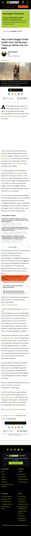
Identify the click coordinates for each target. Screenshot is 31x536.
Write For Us (21, 474)
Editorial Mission (7, 496)
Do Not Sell (21, 515)
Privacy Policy (22, 501)
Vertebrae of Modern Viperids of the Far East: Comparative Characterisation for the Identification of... (15, 220)
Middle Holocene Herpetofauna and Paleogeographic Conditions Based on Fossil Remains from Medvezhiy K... (14, 237)
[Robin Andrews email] (9, 54)
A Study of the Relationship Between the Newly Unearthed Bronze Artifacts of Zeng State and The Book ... (15, 229)
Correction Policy (6, 499)
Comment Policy (6, 501)
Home (3, 471)
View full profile (5, 60)
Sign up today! (15, 463)
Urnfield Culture (7, 338)
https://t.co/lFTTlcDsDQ (9, 305)
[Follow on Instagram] (15, 449)
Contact (20, 471)
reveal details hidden (10, 116)
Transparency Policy (7, 504)
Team (3, 474)
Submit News (22, 476)
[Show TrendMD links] (28, 247)
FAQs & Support (23, 482)
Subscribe (4, 482)
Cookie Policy (22, 499)
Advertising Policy (23, 504)
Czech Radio (18, 173)
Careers (4, 479)
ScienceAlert (20, 409)
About (3, 476)
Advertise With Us (23, 479)
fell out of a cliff (17, 163)
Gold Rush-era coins (8, 397)
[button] (27, 2)
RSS (27, 525)
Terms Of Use (22, 496)
